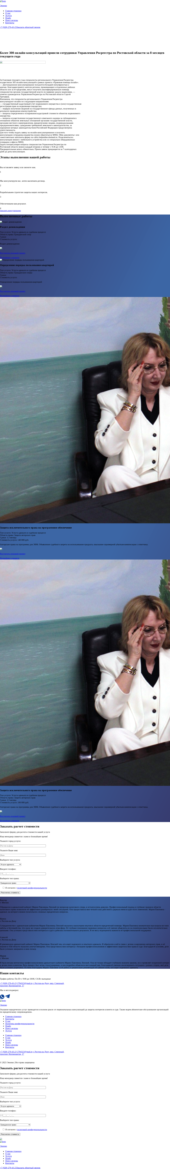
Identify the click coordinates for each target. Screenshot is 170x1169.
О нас (7, 13)
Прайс (8, 18)
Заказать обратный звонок (28, 27)
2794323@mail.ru (24, 983)
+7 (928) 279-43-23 (8, 27)
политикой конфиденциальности (32, 888)
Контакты (9, 23)
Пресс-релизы (11, 20)
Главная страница (13, 11)
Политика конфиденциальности (19, 1023)
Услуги (8, 15)
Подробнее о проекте (9, 257)
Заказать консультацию (10, 210)
